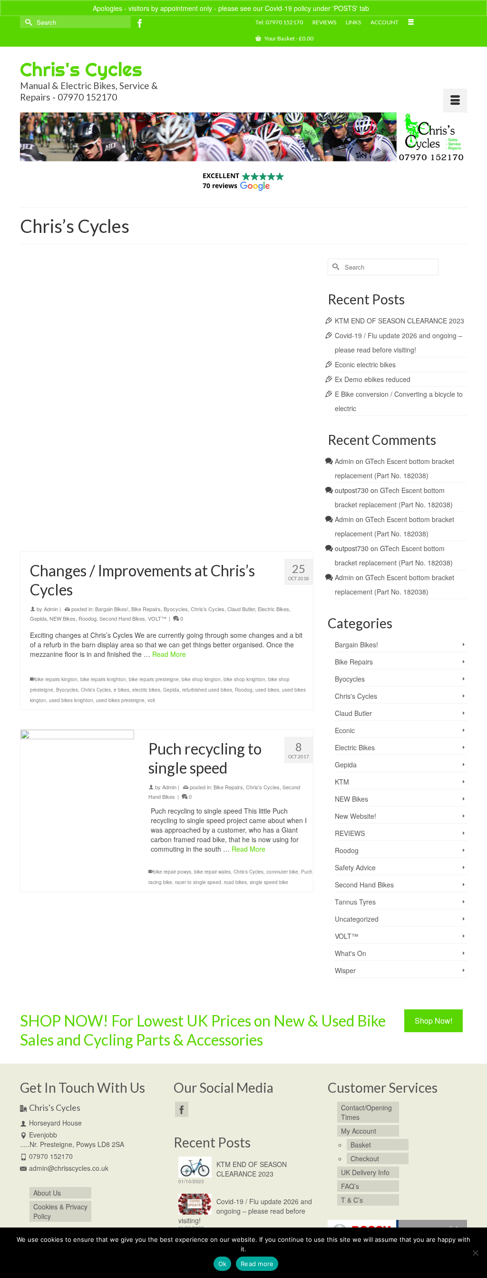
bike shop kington (201, 515)
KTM (342, 781)
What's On (350, 953)
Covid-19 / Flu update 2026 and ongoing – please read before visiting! (245, 1211)
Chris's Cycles (81, 69)
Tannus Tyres (355, 901)
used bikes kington (92, 536)
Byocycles (176, 445)
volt (218, 536)
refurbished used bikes (236, 526)
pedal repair (195, 526)
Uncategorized (357, 919)
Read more (257, 1264)
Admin (51, 445)
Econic (345, 730)
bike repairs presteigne (154, 515)
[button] (243, 180)
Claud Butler (241, 445)
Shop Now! (433, 1020)
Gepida (38, 454)
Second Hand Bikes (122, 454)
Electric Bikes (273, 445)
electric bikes (146, 526)
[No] (475, 1253)
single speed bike (269, 882)
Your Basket (288, 38)
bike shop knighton (244, 515)
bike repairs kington (56, 515)
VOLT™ (157, 454)
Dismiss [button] (382, 8)
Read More (190, 490)
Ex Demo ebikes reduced (372, 379)
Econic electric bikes (365, 364)
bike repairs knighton (103, 515)
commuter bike (282, 871)
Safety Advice (355, 867)
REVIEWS (350, 833)
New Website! (355, 816)
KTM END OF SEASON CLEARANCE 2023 (399, 320)
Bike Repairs (146, 445)
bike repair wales (212, 871)
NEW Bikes (62, 454)
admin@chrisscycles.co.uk (68, 1168)
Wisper (345, 970)
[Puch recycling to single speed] (77, 787)
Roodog (87, 454)
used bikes (56, 536)
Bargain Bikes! (111, 445)
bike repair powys (172, 871)
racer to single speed (198, 882)
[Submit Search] (27, 22)
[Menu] (455, 100)
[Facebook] (140, 22)
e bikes (121, 526)
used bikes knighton (138, 536)
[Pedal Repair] (166, 338)
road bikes (235, 882)
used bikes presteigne (187, 536)
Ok (222, 1264)
